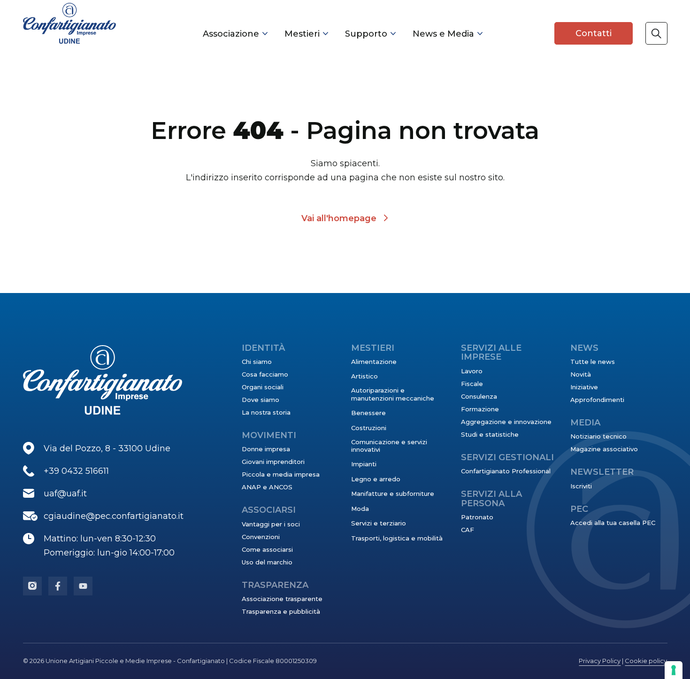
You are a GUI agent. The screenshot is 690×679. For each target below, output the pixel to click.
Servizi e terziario (378, 523)
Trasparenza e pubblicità (281, 611)
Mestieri (302, 34)
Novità (580, 374)
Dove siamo (260, 399)
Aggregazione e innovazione (506, 421)
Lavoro (472, 371)
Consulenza (479, 396)
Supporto (366, 34)
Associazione (231, 34)
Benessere (368, 413)
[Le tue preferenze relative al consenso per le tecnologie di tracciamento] (673, 670)
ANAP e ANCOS (267, 487)
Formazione (480, 409)
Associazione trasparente (282, 598)
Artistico (364, 376)
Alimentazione (374, 361)
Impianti (363, 464)
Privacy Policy (600, 660)
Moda (360, 508)
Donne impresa (266, 449)
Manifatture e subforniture (392, 493)
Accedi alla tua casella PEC (612, 522)
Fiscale (472, 383)
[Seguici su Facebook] (57, 586)
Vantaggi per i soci (271, 524)
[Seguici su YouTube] (83, 586)
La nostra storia (266, 412)
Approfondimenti (597, 399)
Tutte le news (592, 361)
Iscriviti (581, 486)
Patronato (477, 517)
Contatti (593, 33)
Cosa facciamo (265, 374)
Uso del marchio (267, 562)
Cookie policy (646, 660)
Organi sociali (263, 387)
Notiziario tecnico (598, 436)
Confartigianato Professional (506, 471)
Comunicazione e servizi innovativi (389, 445)
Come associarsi (267, 549)
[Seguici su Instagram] (32, 586)
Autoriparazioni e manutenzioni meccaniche (392, 393)
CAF (467, 529)
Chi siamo (257, 361)
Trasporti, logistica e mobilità (397, 538)
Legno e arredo (375, 479)
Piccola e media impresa (281, 474)
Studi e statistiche (490, 434)
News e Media (443, 34)
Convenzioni (261, 536)
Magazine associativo (604, 449)
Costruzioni (368, 428)
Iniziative (584, 387)
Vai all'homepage (338, 218)
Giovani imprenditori (273, 461)
